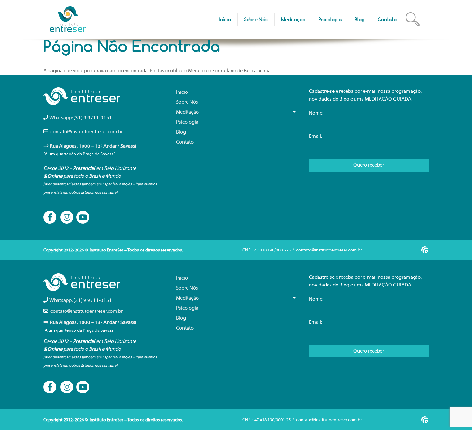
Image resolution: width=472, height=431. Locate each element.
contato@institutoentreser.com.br (86, 132)
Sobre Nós (256, 19)
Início (225, 19)
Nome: (316, 113)
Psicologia (330, 19)
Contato (387, 19)
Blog (359, 19)
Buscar (412, 19)
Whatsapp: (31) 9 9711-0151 (80, 117)
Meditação (293, 19)
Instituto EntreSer (68, 19)
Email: (315, 136)
